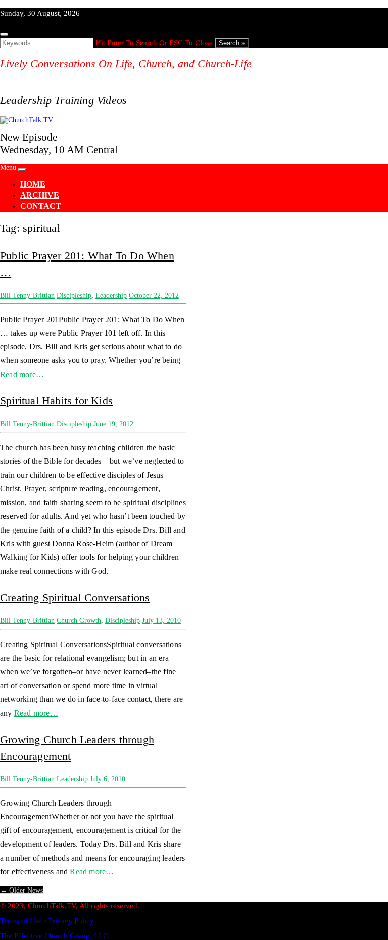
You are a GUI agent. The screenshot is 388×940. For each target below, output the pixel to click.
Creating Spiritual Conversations (75, 597)
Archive (39, 195)
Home (32, 184)
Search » (232, 43)
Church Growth (79, 620)
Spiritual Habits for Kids (56, 400)
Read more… (22, 374)
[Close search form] (4, 34)
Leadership (111, 295)
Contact (40, 206)
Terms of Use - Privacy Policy (47, 921)
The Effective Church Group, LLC (54, 936)
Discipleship (74, 295)
